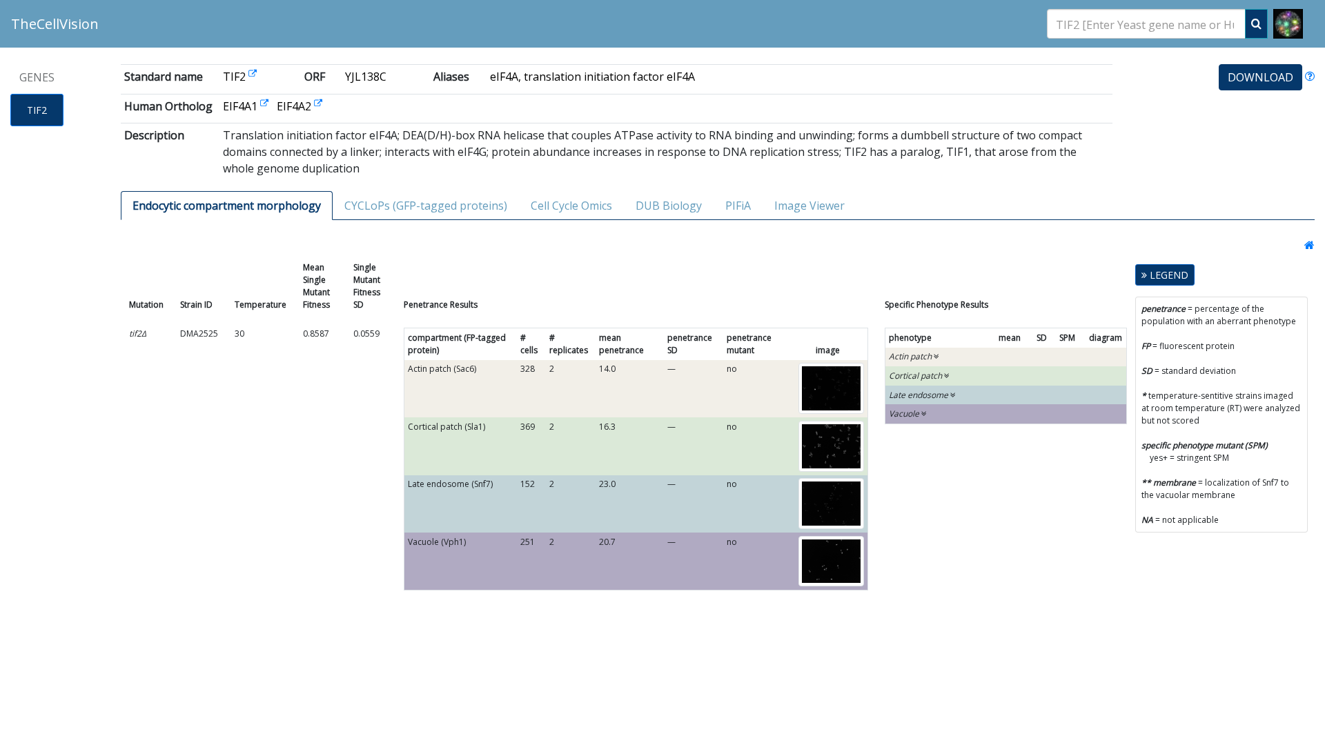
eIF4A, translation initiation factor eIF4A (592, 76)
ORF (314, 76)
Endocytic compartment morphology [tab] (226, 205)
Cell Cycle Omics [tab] (571, 205)
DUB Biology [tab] (669, 205)
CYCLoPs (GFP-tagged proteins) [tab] (425, 205)
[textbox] (1146, 24)
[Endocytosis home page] (1305, 245)
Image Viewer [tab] (809, 205)
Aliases (451, 76)
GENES (37, 77)
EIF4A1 (241, 106)
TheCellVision (55, 23)
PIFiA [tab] (738, 205)
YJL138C (365, 76)
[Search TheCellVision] (1256, 24)
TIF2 (37, 110)
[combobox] (1146, 24)
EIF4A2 (295, 106)
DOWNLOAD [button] (1260, 77)
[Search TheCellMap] (1288, 24)
